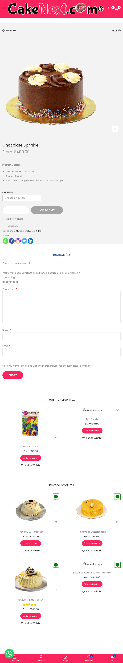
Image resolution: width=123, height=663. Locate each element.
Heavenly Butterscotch (31, 531)
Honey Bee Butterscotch (92, 531)
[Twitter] (24, 241)
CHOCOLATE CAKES (30, 231)
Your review (9, 289)
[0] (110, 9)
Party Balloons (30, 446)
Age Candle (92, 419)
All (17, 231)
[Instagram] (18, 241)
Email (6, 345)
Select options (32, 458)
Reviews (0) (61, 255)
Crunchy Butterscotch (30, 600)
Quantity (7, 192)
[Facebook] (12, 241)
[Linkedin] (30, 241)
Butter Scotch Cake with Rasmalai (92, 572)
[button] (12, 219)
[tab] (61, 255)
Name (6, 330)
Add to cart (47, 210)
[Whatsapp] (5, 241)
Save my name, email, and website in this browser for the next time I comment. (47, 365)
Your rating (9, 277)
